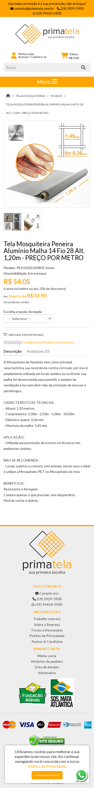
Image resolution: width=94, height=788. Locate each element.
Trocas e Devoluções (47, 630)
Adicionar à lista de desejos (26, 334)
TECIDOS (56, 96)
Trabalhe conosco (47, 619)
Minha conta (47, 656)
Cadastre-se (39, 56)
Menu (44, 81)
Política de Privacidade (47, 636)
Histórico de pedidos (47, 661)
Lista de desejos (47, 667)
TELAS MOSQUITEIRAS (30, 96)
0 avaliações (32, 342)
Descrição (13, 351)
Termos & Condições (47, 642)
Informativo (47, 673)
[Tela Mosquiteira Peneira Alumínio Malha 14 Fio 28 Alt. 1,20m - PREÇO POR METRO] (47, 164)
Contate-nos (49, 593)
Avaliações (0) (38, 351)
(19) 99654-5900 (48, 604)
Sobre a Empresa (47, 625)
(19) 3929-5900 (49, 599)
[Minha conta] (14, 55)
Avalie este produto (58, 342)
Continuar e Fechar (47, 775)
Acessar (23, 56)
